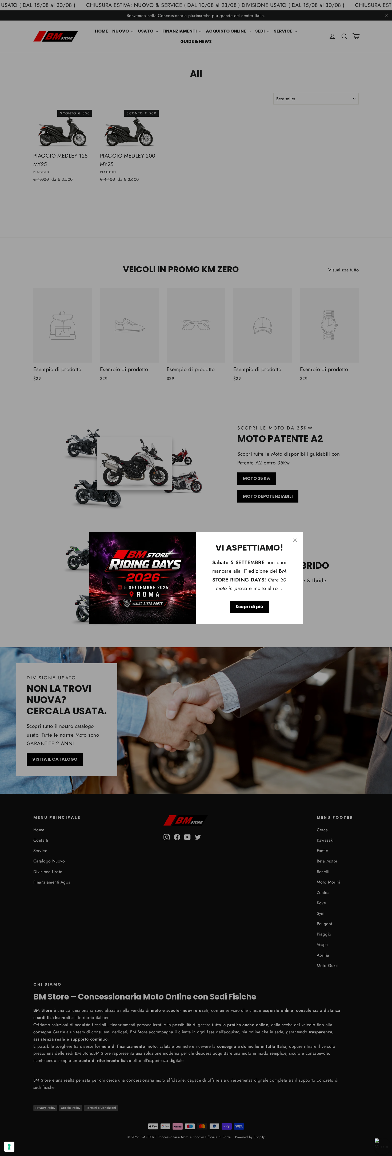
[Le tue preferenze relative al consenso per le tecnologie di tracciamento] (9, 1147)
